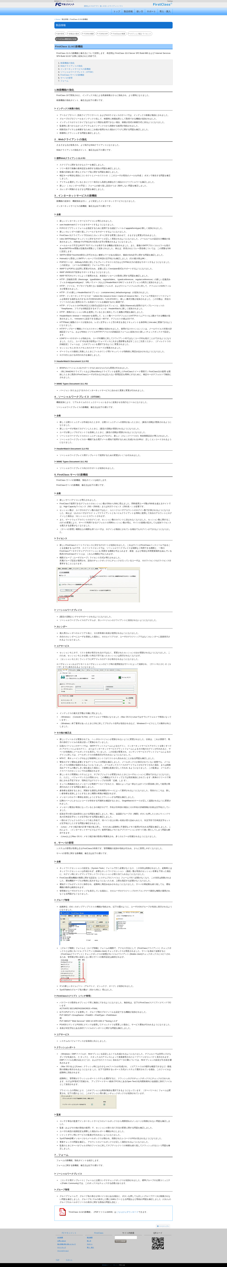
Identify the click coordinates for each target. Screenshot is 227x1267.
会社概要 (60, 1237)
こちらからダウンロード (127, 1212)
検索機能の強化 (67, 63)
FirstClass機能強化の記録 (66, 39)
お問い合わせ (61, 1241)
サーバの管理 (66, 78)
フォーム (64, 81)
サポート (151, 11)
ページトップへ (164, 1226)
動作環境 (60, 34)
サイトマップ (61, 1247)
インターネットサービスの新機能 (75, 69)
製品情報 (128, 11)
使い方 (139, 11)
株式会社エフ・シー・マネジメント (110, 1265)
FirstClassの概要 (119, 34)
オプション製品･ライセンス (140, 34)
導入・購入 (165, 11)
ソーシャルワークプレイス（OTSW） (77, 72)
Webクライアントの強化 (71, 66)
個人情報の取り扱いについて (66, 1244)
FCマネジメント (69, 1233)
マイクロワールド (63, 1251)
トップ (116, 11)
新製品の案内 (74, 34)
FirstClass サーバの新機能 (72, 75)
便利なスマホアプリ (91, 6)
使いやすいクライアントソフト (111, 6)
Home (58, 19)
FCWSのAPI (103, 34)
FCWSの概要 (89, 34)
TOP (57, 1260)
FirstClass (98, 1233)
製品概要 (90, 1237)
